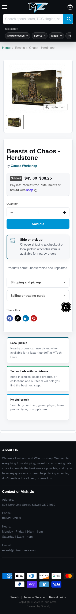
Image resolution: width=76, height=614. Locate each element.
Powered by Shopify (38, 606)
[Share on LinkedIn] (26, 318)
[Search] (68, 19)
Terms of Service (34, 597)
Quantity (12, 203)
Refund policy (57, 597)
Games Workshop (24, 166)
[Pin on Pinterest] (34, 318)
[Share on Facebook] (10, 318)
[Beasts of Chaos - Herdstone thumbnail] (14, 122)
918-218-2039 (11, 518)
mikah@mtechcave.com (19, 550)
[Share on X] (18, 318)
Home (6, 47)
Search (14, 597)
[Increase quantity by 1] (64, 212)
